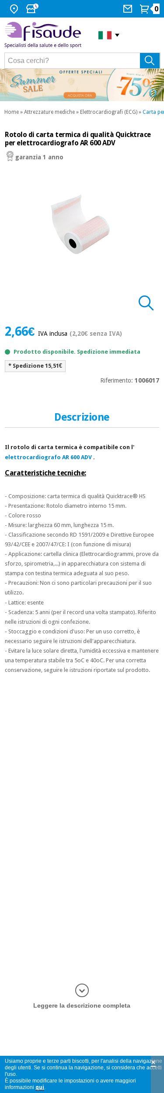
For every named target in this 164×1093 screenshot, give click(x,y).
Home (11, 112)
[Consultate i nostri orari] (33, 9)
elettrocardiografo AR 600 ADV (48, 457)
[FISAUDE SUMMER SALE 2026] (82, 85)
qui (39, 1087)
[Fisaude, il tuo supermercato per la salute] (44, 35)
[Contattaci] (128, 9)
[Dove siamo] (15, 9)
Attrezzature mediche (49, 112)
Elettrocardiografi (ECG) (108, 112)
